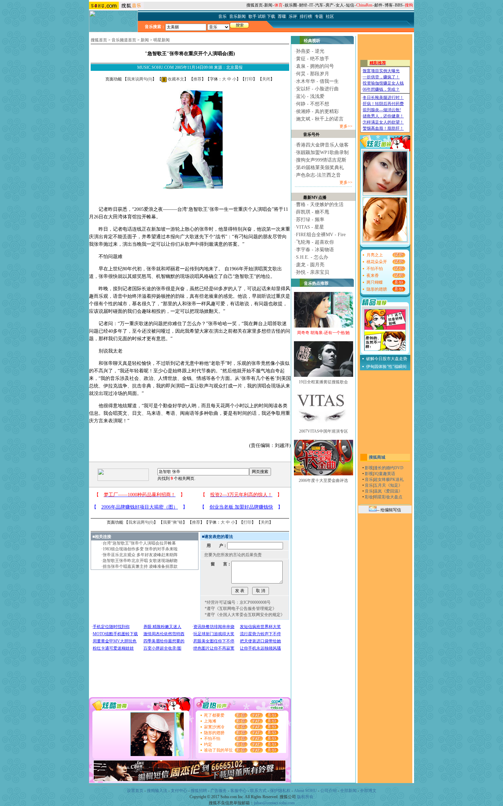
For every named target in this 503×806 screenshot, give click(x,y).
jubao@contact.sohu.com (274, 803)
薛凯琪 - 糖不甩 (312, 212)
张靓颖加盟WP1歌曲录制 (322, 152)
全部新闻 (348, 790)
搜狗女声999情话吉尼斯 (321, 160)
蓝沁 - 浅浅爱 (310, 96)
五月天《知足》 (388, 485)
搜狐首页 (254, 5)
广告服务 (218, 790)
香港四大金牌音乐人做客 (322, 145)
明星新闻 (161, 40)
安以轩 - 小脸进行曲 (317, 88)
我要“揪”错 (173, 522)
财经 (303, 5)
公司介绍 (328, 790)
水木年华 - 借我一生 (317, 81)
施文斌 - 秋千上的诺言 (320, 118)
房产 (329, 5)
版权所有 (305, 796)
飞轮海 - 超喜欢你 (315, 242)
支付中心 (179, 790)
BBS (399, 5)
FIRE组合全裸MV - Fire (321, 234)
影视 (369, 467)
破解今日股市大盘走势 (386, 358)
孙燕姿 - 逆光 (310, 51)
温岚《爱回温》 (388, 491)
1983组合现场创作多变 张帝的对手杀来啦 (140, 549)
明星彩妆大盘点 (388, 497)
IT (311, 5)
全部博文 (368, 790)
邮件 (378, 5)
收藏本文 (175, 79)
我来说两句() (139, 79)
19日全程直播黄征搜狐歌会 (323, 382)
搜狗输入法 (157, 790)
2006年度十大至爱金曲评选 (323, 480)
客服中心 (238, 790)
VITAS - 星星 (310, 227)
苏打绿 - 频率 (310, 219)
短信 (350, 5)
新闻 (268, 5)
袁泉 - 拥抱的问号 (315, 66)
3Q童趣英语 (384, 473)
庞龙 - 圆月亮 (310, 264)
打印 (249, 79)
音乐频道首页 (124, 40)
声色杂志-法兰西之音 (318, 175)
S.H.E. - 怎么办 (312, 257)
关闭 (266, 79)
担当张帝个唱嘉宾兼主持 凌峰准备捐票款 (140, 566)
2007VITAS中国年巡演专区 (323, 431)
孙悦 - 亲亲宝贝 (312, 272)
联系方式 (258, 790)
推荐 (197, 79)
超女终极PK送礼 (389, 479)
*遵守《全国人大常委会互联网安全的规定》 (245, 614)
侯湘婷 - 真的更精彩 (317, 111)
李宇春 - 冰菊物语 (315, 249)
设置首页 (135, 790)
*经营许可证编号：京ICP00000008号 (238, 602)
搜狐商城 (377, 457)
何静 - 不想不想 (312, 103)
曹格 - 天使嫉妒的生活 (320, 204)
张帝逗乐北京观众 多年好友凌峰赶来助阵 (140, 554)
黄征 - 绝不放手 (312, 58)
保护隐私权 (280, 790)
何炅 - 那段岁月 (312, 73)
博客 (389, 5)
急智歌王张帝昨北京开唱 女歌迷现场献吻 (140, 560)
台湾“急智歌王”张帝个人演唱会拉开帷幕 (139, 543)
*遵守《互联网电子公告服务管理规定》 (240, 608)
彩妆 (369, 497)
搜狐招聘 (199, 790)
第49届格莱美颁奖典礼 (320, 167)
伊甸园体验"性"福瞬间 (386, 366)
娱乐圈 (291, 5)
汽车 (319, 5)
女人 (340, 5)
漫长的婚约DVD (388, 467)
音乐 (369, 479)
